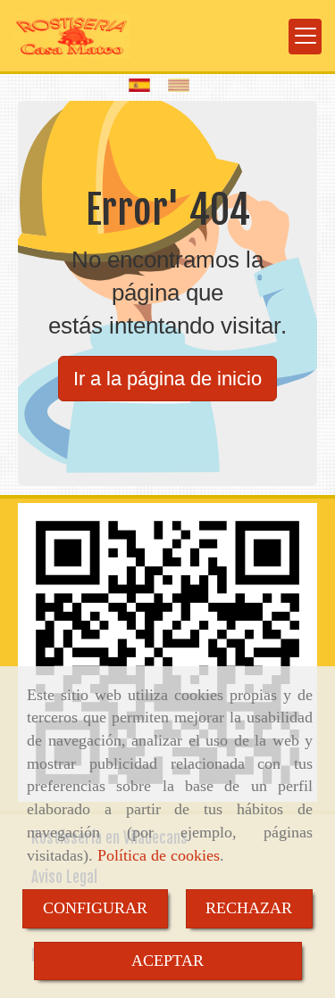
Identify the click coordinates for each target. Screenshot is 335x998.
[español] (144, 85)
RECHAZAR (248, 908)
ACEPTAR (167, 960)
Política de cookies (158, 855)
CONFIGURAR (95, 908)
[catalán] (183, 85)
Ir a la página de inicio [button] (167, 378)
